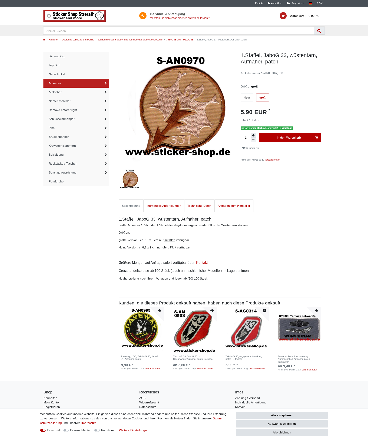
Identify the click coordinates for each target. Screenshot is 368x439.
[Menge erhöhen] (253, 135)
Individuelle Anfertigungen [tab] (164, 205)
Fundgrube (56, 181)
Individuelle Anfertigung (250, 402)
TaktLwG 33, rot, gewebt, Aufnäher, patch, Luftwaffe (244, 357)
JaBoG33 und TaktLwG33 (179, 39)
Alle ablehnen (282, 432)
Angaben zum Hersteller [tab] (234, 205)
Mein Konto (51, 402)
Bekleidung (56, 154)
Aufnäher (53, 39)
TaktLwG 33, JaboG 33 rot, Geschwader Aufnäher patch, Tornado (193, 357)
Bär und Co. (57, 56)
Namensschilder (59, 101)
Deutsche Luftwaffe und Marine (78, 39)
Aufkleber (55, 92)
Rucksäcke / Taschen (63, 163)
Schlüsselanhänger (62, 119)
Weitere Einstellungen (133, 430)
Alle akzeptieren (282, 415)
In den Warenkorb (289, 137)
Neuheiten (50, 398)
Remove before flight (63, 110)
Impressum (88, 423)
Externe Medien (80, 430)
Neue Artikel (57, 74)
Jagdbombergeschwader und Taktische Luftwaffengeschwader (130, 39)
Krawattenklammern (62, 145)
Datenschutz (147, 407)
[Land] (310, 3)
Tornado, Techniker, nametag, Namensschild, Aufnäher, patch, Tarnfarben (294, 359)
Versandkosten (272, 159)
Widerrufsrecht (149, 402)
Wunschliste (252, 148)
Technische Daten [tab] (199, 205)
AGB (142, 398)
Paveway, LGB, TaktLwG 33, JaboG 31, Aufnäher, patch (139, 357)
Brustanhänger (59, 136)
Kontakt (259, 3)
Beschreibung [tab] (131, 205)
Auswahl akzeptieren (282, 423)
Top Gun (54, 65)
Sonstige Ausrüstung (62, 172)
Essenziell (53, 430)
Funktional (108, 430)
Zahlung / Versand (247, 398)
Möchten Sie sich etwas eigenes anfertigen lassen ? (180, 18)
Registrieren (51, 407)
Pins (52, 127)
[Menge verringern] (253, 140)
